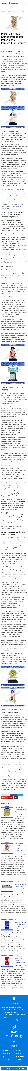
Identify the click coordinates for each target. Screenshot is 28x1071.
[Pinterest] (16, 1036)
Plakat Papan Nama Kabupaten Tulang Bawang (20, 884)
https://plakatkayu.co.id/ (8, 528)
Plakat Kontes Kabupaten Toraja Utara (20, 810)
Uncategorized (9, 9)
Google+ (5, 797)
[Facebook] (11, 1036)
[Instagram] (7, 1036)
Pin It (11, 797)
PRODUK (7, 1053)
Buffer (15, 797)
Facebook (13, 794)
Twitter (20, 794)
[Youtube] (21, 1036)
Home (2, 9)
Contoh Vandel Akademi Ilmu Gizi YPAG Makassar (20, 922)
